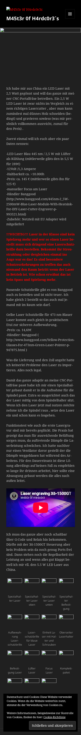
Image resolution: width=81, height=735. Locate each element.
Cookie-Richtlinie (54, 717)
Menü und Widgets (70, 18)
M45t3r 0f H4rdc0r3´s (32, 18)
